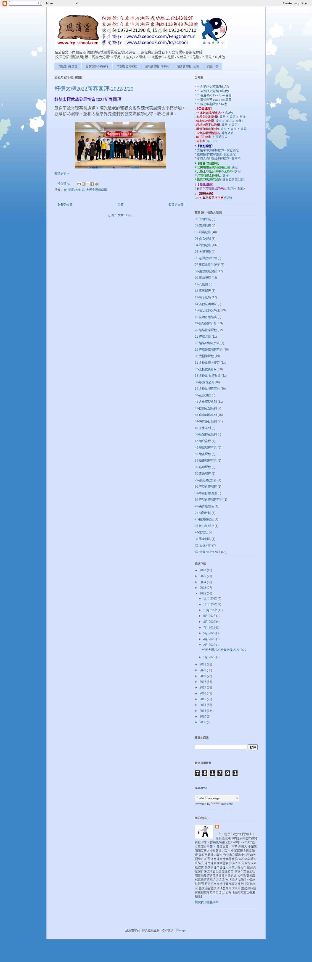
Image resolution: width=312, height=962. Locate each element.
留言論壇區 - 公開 (188, 66)
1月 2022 (209, 657)
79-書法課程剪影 (206, 480)
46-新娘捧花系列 (206, 434)
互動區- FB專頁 (67, 66)
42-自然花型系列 (206, 408)
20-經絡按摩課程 (206, 330)
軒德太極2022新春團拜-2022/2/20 (93, 89)
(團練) (239, 121)
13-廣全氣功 (203, 297)
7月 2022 (209, 627)
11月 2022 (210, 604)
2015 (203, 699)
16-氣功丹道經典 (206, 317)
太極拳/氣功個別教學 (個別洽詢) (218, 150)
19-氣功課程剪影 (206, 323)
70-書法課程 (203, 473)
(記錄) (241, 188)
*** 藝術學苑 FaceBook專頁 (213, 99)
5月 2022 (209, 633)
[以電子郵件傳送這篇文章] (79, 184)
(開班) (233, 117)
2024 (203, 582)
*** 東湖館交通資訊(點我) (212, 91)
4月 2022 (209, 639)
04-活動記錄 (72, 190)
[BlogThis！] (83, 184)
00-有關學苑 (203, 219)
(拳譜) (242, 117)
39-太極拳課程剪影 (94, 190)
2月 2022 (209, 645)
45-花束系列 (203, 428)
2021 (203, 664)
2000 (203, 722)
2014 (203, 705)
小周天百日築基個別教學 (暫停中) (219, 158)
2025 (203, 576)
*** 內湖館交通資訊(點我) (212, 86)
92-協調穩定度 (204, 519)
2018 (203, 681)
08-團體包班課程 (206, 271)
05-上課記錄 (203, 251)
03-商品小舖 (203, 238)
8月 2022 (209, 621)
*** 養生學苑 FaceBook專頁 (213, 95)
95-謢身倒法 (203, 539)
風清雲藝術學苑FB (97, 66)
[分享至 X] (87, 184)
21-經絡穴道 (203, 336)
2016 (203, 693)
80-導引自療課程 (206, 486)
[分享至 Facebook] (92, 184)
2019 (203, 676)
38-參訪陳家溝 (204, 382)
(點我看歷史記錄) (233, 179)
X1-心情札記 (203, 545)
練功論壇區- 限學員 (157, 66)
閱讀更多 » (61, 173)
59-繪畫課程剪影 (206, 460)
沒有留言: (64, 183)
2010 (203, 716)
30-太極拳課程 (204, 356)
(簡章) (223, 117)
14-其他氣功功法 (206, 304)
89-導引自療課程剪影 (209, 499)
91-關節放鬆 (203, 513)
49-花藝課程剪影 (206, 447)
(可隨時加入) (220, 137)
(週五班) (211, 141)
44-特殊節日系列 (206, 421)
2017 (203, 687)
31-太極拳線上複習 (207, 362)
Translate (226, 804)
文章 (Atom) (125, 215)
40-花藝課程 (203, 395)
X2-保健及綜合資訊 (207, 552)
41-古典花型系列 (206, 401)
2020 (203, 670)
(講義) (243, 129)
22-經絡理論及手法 (207, 343)
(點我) (229, 113)
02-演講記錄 (203, 232)
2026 (203, 570)
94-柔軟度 (201, 532)
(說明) (231, 188)
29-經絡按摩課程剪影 (209, 349)
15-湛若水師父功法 (207, 310)
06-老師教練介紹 (206, 258)
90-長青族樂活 (204, 506)
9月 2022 (209, 616)
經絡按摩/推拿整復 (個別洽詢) (216, 154)
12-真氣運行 (203, 290)
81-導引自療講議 (206, 493)
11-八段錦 (201, 284)
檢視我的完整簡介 (207, 902)
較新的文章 (65, 204)
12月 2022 (210, 598)
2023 (203, 587)
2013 (203, 710)
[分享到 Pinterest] (96, 184)
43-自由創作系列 (206, 415)
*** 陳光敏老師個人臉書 (211, 104)
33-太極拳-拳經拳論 (208, 375)
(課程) (234, 167)
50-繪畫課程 (203, 454)
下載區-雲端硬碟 (127, 66)
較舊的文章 (176, 204)
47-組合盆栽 (203, 441)
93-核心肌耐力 (204, 526)
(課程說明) (227, 133)
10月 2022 (210, 610)
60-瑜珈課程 (203, 467)
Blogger (181, 930)
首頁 (121, 204)
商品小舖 (212, 66)
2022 (203, 593)
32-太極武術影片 (206, 369)
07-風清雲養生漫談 (207, 264)
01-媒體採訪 (203, 225)
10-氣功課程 (203, 277)
